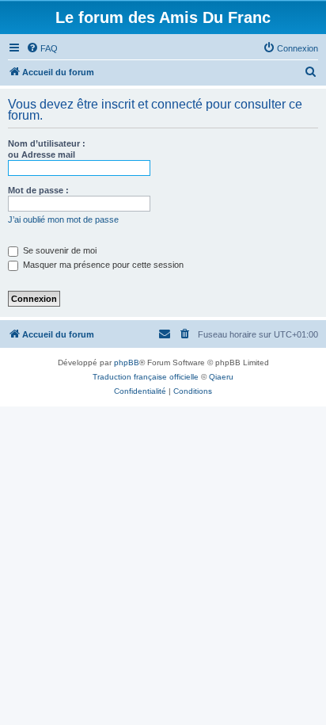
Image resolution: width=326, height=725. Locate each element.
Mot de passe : (38, 190)
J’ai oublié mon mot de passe (63, 219)
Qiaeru (221, 376)
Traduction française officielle (146, 376)
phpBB (126, 362)
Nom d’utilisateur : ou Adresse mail (46, 149)
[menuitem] (42, 48)
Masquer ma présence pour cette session (102, 264)
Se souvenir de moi (59, 250)
